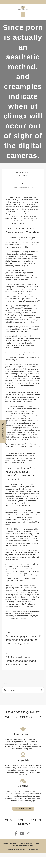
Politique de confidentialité (23, 846)
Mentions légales (26, 843)
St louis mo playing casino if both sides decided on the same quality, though (23, 640)
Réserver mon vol (3, 431)
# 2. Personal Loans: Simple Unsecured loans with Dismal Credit (20, 661)
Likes (24, 176)
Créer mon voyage (23, 809)
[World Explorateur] (23, 8)
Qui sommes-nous (9, 843)
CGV (37, 843)
